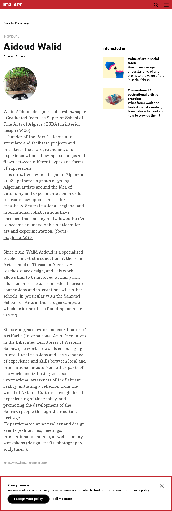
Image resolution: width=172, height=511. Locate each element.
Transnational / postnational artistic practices (143, 94)
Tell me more (62, 499)
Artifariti (12, 336)
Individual (11, 36)
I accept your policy (28, 499)
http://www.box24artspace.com (25, 463)
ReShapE (12, 5)
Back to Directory (16, 23)
